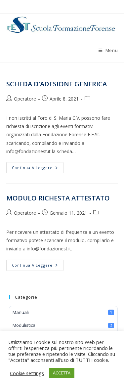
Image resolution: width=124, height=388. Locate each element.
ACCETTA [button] (61, 373)
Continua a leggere (37, 168)
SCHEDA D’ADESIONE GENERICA (56, 83)
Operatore (25, 99)
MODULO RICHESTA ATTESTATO (58, 198)
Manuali (62, 312)
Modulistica (62, 325)
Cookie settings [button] (27, 373)
